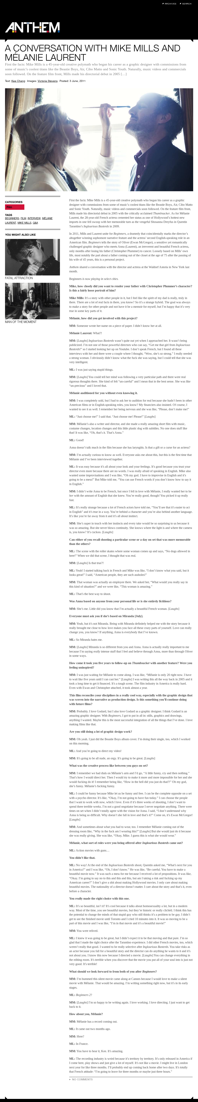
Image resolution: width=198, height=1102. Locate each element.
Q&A (35, 222)
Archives (170, 3)
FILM (23, 218)
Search (186, 3)
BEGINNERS (12, 218)
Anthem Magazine (32, 27)
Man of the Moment (21, 322)
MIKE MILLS (24, 222)
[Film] (14, 207)
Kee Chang (18, 80)
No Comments (82, 1079)
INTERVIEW (34, 218)
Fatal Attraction (19, 278)
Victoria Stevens (48, 80)
